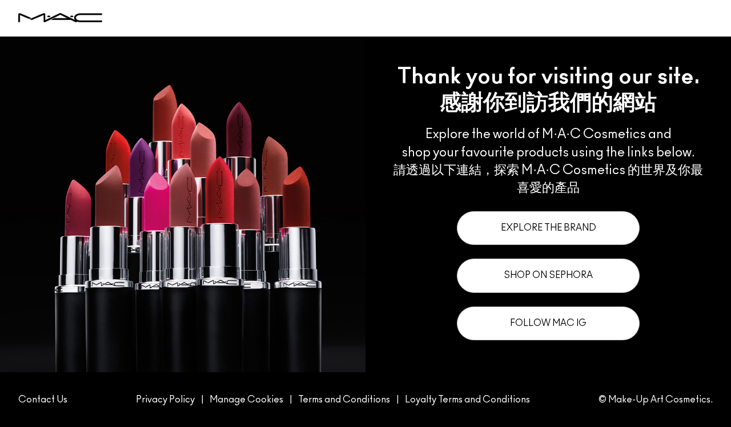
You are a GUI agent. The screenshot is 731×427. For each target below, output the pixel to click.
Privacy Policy (165, 399)
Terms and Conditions (344, 399)
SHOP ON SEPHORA (548, 275)
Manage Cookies (246, 399)
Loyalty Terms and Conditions (467, 399)
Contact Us (42, 399)
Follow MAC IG (548, 323)
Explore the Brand (548, 227)
